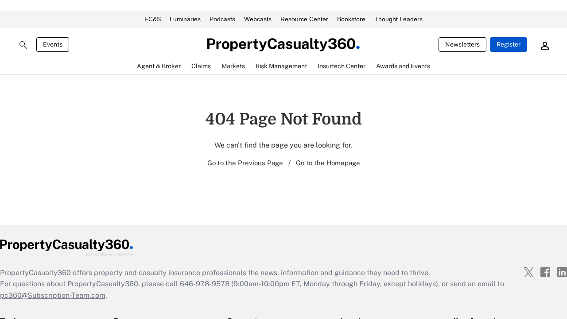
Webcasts (258, 19)
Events (52, 44)
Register (508, 44)
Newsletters (462, 44)
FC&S (152, 19)
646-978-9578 (204, 284)
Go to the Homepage (328, 163)
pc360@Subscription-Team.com (52, 295)
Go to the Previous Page (245, 163)
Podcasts (222, 19)
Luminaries (185, 19)
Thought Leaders (398, 19)
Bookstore (351, 19)
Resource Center (304, 19)
